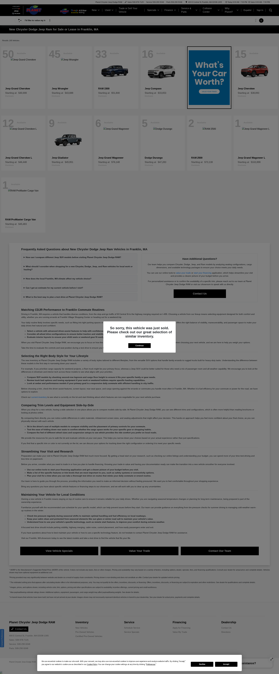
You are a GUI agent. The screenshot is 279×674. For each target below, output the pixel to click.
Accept (226, 664)
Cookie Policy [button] (92, 664)
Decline (202, 664)
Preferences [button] (150, 664)
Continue (139, 345)
